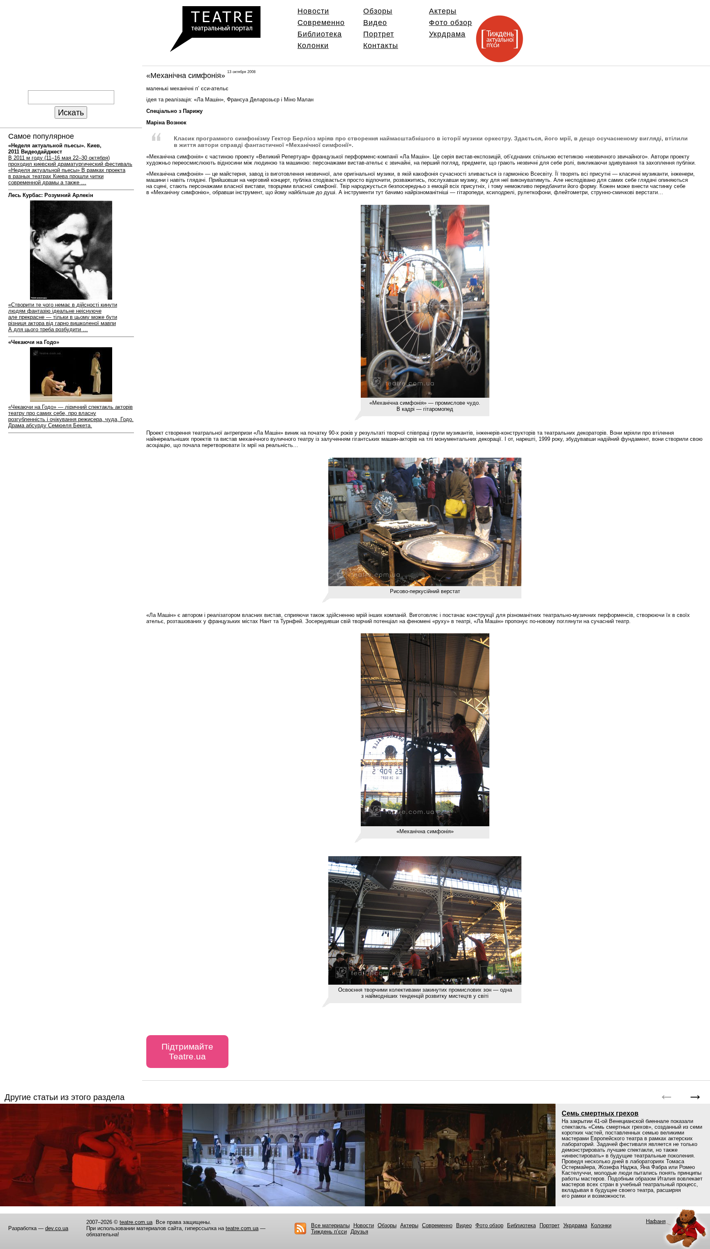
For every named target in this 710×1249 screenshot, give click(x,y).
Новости (313, 11)
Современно (321, 22)
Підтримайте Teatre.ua (187, 1051)
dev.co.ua (56, 1228)
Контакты (380, 45)
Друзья (359, 1231)
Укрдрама (447, 34)
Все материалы (330, 1225)
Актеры (442, 11)
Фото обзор (450, 22)
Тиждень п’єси (329, 1231)
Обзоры (377, 11)
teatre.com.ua (136, 1222)
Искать (71, 112)
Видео (375, 22)
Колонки (313, 45)
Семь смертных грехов (600, 1113)
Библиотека (319, 34)
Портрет (378, 34)
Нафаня (656, 1221)
